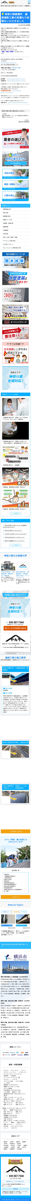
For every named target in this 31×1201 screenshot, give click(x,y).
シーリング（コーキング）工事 (12, 1077)
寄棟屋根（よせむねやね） (11, 1115)
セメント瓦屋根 (8, 1088)
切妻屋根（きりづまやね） (11, 1117)
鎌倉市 (5, 1149)
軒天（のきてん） (8, 1112)
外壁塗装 (5, 230)
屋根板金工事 (7, 209)
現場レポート (7, 912)
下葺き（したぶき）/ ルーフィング (13, 1097)
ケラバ (17, 1113)
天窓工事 (5, 234)
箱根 (18, 1147)
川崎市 (12, 1142)
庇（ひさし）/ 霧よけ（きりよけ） (13, 1101)
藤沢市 (19, 1143)
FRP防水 (6, 1126)
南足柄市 (19, 1149)
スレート (6, 1128)
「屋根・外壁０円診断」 (8, 51)
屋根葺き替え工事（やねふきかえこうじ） (15, 1094)
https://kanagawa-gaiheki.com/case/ (16, 79)
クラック (6, 1070)
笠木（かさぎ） (21, 1099)
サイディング (22, 1072)
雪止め (5, 1095)
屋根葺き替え (7, 216)
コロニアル (14, 1128)
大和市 (5, 1143)
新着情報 (16, 912)
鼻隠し (13, 1122)
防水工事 (5, 212)
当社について (16, 897)
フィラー (23, 1070)
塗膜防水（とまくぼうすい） (11, 1085)
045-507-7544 (16, 68)
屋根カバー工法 (7, 220)
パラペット (19, 1124)
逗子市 (24, 1147)
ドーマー (6, 1122)
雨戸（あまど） (20, 1103)
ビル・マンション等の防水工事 (12, 248)
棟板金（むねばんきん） (16, 1110)
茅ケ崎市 (6, 1145)
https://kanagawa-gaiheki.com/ (9, 63)
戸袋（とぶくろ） (8, 1103)
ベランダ (14, 1079)
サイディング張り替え (9, 241)
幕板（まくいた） (8, 1104)
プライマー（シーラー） (10, 1072)
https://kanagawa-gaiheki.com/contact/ (18, 102)
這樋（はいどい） (20, 1104)
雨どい (5, 1110)
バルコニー (7, 1079)
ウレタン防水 (19, 1081)
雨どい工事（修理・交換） (10, 237)
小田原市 (6, 1147)
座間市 (24, 1142)
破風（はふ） (19, 1112)
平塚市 (19, 1145)
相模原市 (12, 1149)
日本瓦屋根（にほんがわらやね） (12, 1090)
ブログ (24, 912)
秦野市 (25, 1145)
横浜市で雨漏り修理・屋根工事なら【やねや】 (11, 1199)
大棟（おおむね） (8, 1119)
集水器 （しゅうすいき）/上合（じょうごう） (14, 1108)
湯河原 (13, 1147)
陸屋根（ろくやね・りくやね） (12, 1086)
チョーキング (14, 1070)
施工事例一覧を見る (16, 831)
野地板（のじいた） (9, 1099)
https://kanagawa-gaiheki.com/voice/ (16, 80)
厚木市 (13, 1145)
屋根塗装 (5, 227)
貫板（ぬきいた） (8, 1113)
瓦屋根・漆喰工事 (8, 223)
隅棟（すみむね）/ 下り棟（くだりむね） (14, 1121)
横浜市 (5, 1142)
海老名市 (12, 1143)
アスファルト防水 (8, 1081)
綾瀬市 (18, 1142)
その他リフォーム (8, 244)
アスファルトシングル (17, 1126)
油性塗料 (6, 1076)
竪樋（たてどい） (8, 1124)
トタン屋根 (7, 1092)
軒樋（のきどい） (22, 1122)
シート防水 (7, 1083)
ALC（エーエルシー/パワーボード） (13, 1074)
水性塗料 (13, 1076)
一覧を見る (16, 513)
